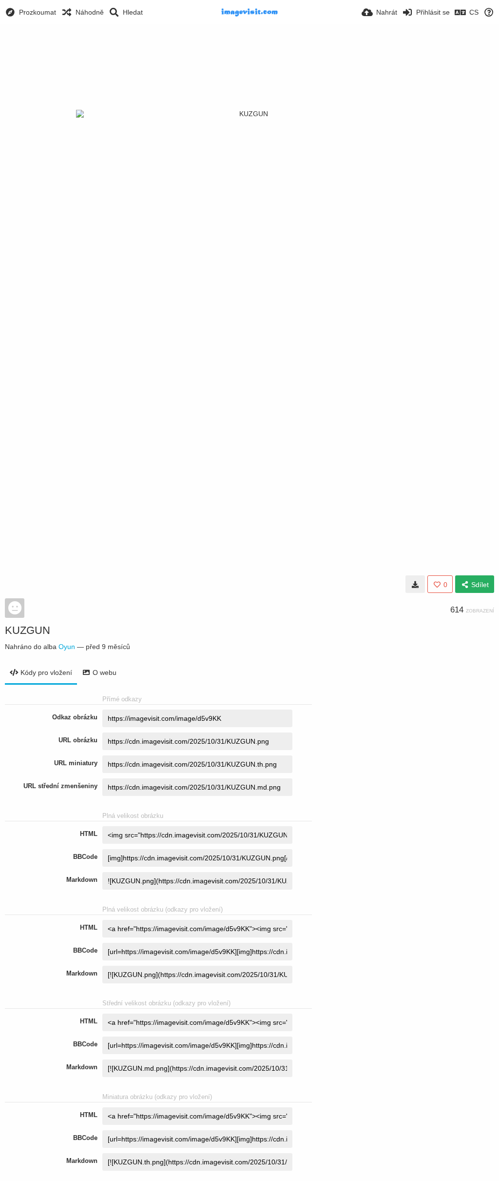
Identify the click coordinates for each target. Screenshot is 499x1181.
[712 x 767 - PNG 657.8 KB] (415, 584)
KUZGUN (27, 630)
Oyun (66, 647)
